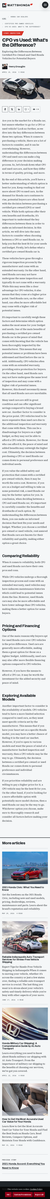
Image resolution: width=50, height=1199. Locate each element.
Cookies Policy (36, 1189)
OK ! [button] (8, 1194)
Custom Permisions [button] (22, 1194)
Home (4, 19)
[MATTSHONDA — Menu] (45, 5)
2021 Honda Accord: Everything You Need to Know (23, 1165)
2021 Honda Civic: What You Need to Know (23, 888)
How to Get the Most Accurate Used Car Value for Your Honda (22, 1120)
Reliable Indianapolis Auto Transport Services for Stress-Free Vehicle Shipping (23, 959)
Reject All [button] (39, 1194)
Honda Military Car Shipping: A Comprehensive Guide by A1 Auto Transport (21, 1046)
